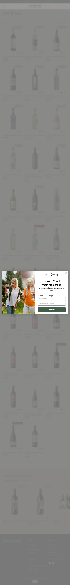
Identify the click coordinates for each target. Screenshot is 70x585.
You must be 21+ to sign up (46, 296)
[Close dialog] (66, 272)
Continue (51, 310)
